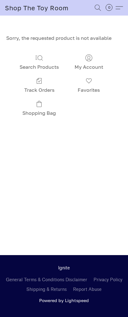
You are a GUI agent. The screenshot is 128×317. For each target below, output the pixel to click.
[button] (37, 8)
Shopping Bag (39, 113)
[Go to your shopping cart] (110, 8)
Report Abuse (87, 289)
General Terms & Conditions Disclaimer (46, 279)
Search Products (39, 67)
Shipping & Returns (46, 289)
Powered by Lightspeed (64, 300)
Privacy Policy (108, 279)
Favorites (89, 90)
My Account (89, 67)
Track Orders (39, 90)
